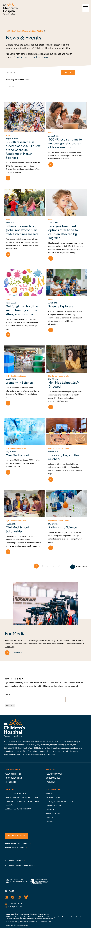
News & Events (53, 813)
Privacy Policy (11, 922)
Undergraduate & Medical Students (22, 797)
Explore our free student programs (33, 57)
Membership (10, 782)
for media (16, 653)
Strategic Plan (53, 797)
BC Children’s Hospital (14, 860)
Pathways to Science (62, 527)
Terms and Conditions (28, 922)
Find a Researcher (13, 778)
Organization (53, 789)
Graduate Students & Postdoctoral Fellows (22, 803)
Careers (50, 817)
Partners (50, 809)
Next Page (81, 567)
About (49, 793)
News (8, 135)
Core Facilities (53, 778)
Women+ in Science (19, 383)
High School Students (15, 793)
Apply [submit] (68, 72)
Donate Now (15, 836)
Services (50, 769)
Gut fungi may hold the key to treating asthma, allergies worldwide (22, 310)
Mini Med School (17, 455)
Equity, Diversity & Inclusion (59, 801)
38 (59, 566)
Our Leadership (53, 805)
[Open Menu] (85, 8)
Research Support (54, 774)
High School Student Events (16, 376)
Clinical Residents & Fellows (18, 808)
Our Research (12, 769)
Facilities (50, 782)
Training (10, 789)
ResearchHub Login (14, 848)
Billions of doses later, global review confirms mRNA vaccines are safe (22, 230)
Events (50, 299)
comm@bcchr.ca (15, 903)
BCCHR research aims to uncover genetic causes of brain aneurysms (65, 143)
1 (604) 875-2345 (15, 906)
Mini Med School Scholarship (17, 529)
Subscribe (10, 705)
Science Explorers (60, 306)
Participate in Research (17, 843)
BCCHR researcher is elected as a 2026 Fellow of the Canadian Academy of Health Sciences (23, 150)
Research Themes (13, 774)
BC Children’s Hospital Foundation (18, 865)
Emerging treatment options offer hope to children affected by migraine (63, 232)
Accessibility (46, 922)
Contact (50, 821)
